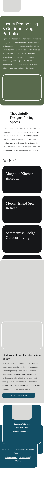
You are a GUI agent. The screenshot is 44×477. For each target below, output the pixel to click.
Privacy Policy (11, 457)
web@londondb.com (22, 431)
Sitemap (18, 461)
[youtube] (24, 436)
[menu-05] (39, 5)
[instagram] (20, 436)
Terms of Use (24, 457)
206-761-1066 (22, 428)
